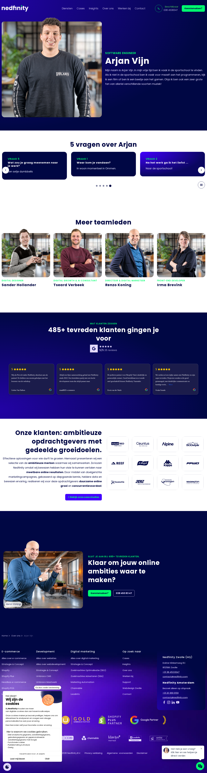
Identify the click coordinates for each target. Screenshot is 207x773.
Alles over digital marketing (85, 658)
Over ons (108, 8)
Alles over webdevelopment (51, 664)
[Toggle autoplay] (201, 184)
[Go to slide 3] (103, 186)
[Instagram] (169, 702)
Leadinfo (75, 694)
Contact (140, 8)
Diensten (67, 8)
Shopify (5, 670)
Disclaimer (142, 753)
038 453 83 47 (124, 593)
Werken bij (124, 8)
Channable (76, 688)
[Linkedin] (174, 702)
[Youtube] (178, 702)
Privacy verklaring (93, 753)
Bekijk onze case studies (84, 497)
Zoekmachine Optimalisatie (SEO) (88, 670)
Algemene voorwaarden (120, 753)
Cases (81, 8)
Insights (93, 8)
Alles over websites (46, 658)
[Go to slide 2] (100, 186)
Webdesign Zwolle (132, 688)
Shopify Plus (8, 676)
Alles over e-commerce (14, 658)
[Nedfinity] (15, 8)
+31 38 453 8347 (171, 672)
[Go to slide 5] (110, 186)
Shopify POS (8, 688)
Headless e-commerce (14, 682)
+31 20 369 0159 (171, 692)
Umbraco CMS (43, 676)
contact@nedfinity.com (175, 676)
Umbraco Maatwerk (46, 682)
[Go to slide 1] (97, 186)
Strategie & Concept (13, 664)
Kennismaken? (193, 8)
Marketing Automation (82, 682)
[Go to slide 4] (107, 186)
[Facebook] (165, 702)
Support (127, 682)
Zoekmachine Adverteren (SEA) (87, 676)
